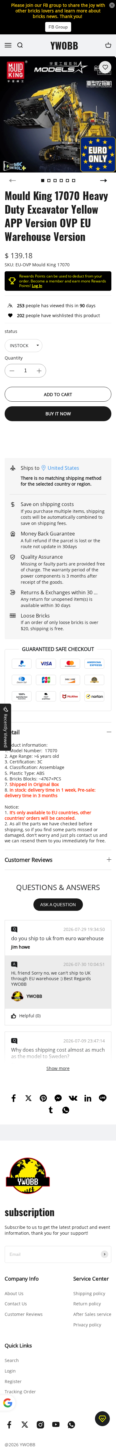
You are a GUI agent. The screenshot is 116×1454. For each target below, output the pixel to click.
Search (12, 1360)
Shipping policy (89, 1293)
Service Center (91, 1278)
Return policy (87, 1304)
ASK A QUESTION (58, 904)
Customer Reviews (24, 1314)
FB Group (58, 26)
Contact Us (16, 1304)
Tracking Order (20, 1392)
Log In (37, 285)
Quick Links (18, 1345)
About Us (14, 1293)
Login (10, 1371)
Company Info (22, 1278)
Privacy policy (87, 1325)
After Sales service (92, 1314)
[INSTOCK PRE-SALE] (23, 345)
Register (13, 1381)
